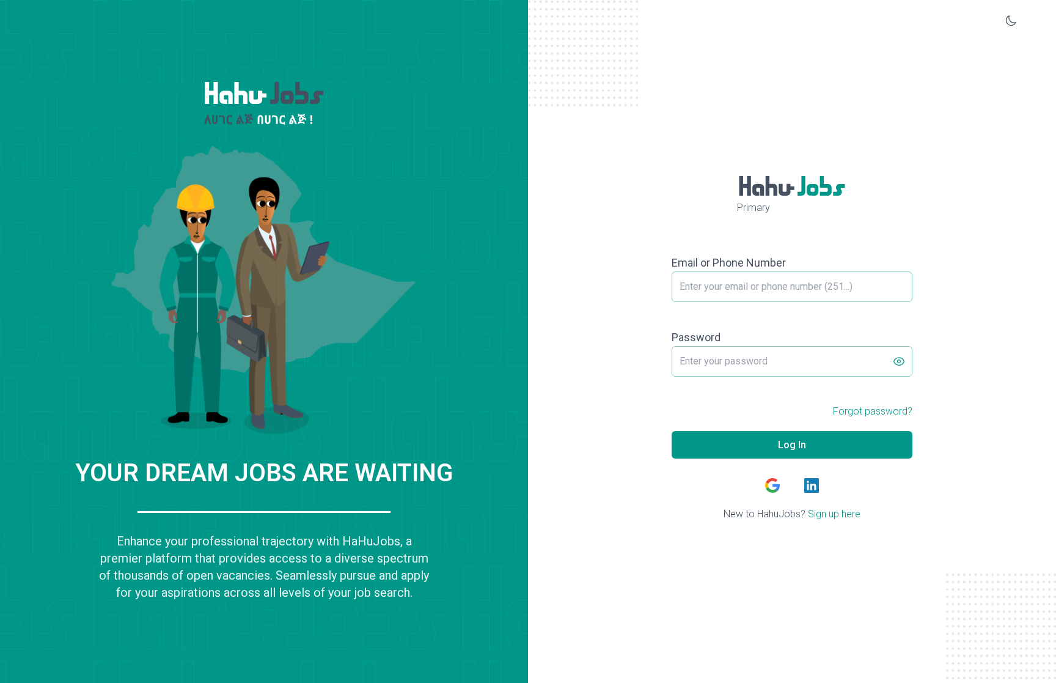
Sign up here (834, 514)
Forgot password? (872, 411)
